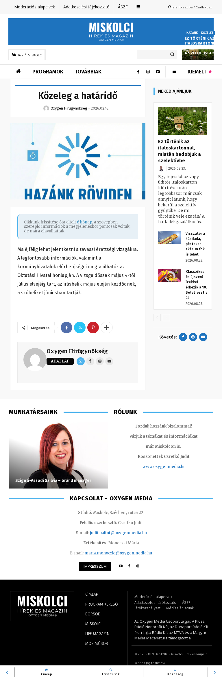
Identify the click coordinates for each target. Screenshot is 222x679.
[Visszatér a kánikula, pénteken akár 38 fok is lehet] (169, 237)
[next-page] (166, 317)
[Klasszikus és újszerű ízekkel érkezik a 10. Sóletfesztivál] (169, 275)
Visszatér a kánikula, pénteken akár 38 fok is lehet (195, 244)
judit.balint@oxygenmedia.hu (118, 532)
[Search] (172, 54)
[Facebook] (138, 71)
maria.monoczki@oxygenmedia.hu (118, 553)
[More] (107, 327)
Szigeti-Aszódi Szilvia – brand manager (53, 480)
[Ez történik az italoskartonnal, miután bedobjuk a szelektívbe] (182, 121)
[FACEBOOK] (129, 566)
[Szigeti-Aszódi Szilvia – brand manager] (58, 455)
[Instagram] (148, 71)
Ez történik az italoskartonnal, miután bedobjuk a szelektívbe (203, 45)
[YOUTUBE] (121, 566)
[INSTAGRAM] (138, 566)
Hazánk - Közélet (199, 33)
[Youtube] (157, 71)
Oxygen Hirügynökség (77, 351)
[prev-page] (157, 317)
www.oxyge (154, 466)
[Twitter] (80, 327)
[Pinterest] (93, 327)
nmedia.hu (175, 466)
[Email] (81, 361)
